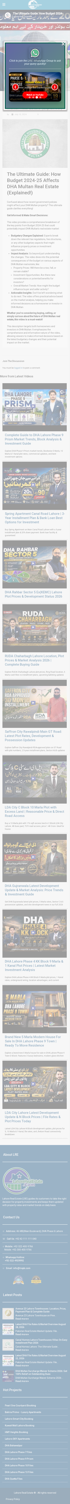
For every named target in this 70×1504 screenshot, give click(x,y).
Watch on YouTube (35, 95)
